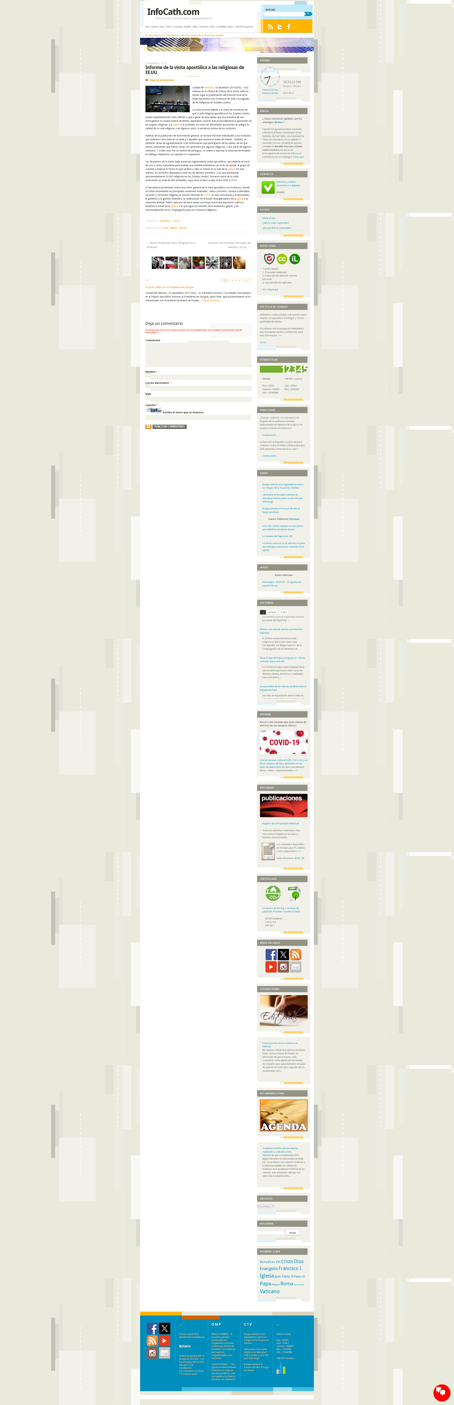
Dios (280, 122)
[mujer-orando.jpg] (239, 268)
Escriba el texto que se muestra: (183, 412)
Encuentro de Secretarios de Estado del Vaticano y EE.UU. (229, 245)
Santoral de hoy (270, 89)
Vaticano (209, 87)
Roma (286, 1287)
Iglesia (176, 124)
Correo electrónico (158, 383)
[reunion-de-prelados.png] (198, 268)
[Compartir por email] (295, 970)
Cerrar (263, 342)
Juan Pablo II (284, 1280)
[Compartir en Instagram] (283, 970)
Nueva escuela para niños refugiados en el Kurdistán (171, 245)
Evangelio (269, 1272)
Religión (276, 1288)
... (299, 637)
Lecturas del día (270, 93)
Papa (265, 1287)
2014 (176, 220)
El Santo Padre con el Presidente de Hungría (169, 287)
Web (148, 394)
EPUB (297, 861)
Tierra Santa (299, 1288)
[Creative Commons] (282, 265)
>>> (280, 335)
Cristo (207, 195)
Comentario (152, 340)
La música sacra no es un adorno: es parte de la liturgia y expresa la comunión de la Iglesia (283, 546)
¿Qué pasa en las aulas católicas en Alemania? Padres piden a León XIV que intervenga (282, 498)
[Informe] (281, 1376)
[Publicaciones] (284, 820)
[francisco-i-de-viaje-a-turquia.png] (185, 268)
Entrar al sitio (269, 218)
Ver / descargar (270, 289)
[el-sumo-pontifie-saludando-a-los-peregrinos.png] (158, 268)
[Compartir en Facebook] (271, 958)
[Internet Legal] (296, 265)
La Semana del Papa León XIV (277, 536)
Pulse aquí (298, 157)
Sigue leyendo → (212, 300)
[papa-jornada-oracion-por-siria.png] (225, 268)
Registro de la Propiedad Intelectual (280, 827)
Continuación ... (270, 435)
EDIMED (165, 220)
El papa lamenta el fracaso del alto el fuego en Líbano (256, 1370)
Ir (308, 13)
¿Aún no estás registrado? (275, 223)
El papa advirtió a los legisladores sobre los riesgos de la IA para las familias (184, 35)
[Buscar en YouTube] (271, 970)
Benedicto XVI (270, 1265)
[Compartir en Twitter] (283, 958)
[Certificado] (273, 903)
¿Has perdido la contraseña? (276, 228)
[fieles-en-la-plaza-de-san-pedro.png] (171, 268)
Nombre (151, 371)
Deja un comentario (162, 80)
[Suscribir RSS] (295, 958)
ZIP (302, 861)
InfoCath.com (173, 12)
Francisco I (289, 1272)
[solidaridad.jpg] (212, 268)
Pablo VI (299, 1280)
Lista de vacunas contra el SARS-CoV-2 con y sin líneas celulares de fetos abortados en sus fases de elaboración (284, 767)
